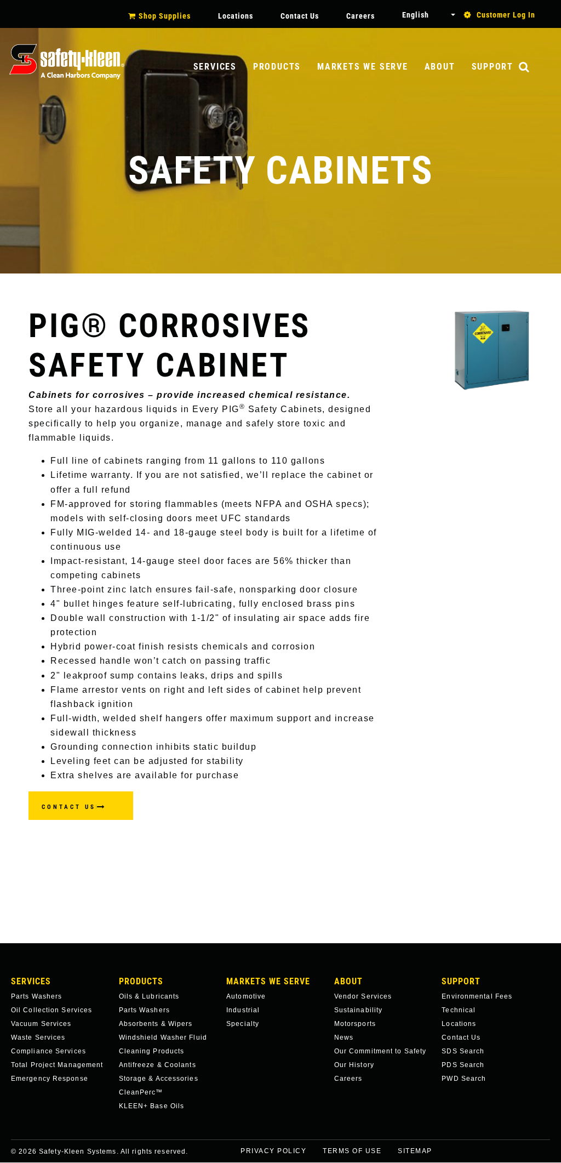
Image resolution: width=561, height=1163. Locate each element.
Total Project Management (57, 1065)
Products (277, 66)
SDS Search (463, 1051)
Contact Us (299, 16)
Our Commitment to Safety (380, 1051)
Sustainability (358, 1010)
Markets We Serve (362, 66)
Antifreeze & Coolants (157, 1065)
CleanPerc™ (141, 1092)
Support (492, 66)
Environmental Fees (477, 996)
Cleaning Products (152, 1051)
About (440, 66)
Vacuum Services (41, 1024)
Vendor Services (363, 996)
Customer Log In (506, 14)
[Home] (66, 61)
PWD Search (464, 1078)
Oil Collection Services (51, 1010)
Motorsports (355, 1024)
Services (215, 66)
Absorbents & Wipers (156, 1024)
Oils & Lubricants (149, 996)
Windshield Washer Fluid (163, 1037)
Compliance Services (48, 1051)
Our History (354, 1065)
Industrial (243, 1010)
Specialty (242, 1024)
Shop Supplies (165, 16)
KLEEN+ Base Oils (152, 1106)
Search (535, 67)
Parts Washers (36, 996)
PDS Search (463, 1065)
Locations (235, 16)
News (343, 1037)
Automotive (246, 996)
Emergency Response (49, 1078)
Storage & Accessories (158, 1078)
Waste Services (38, 1037)
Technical (459, 1010)
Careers (360, 16)
